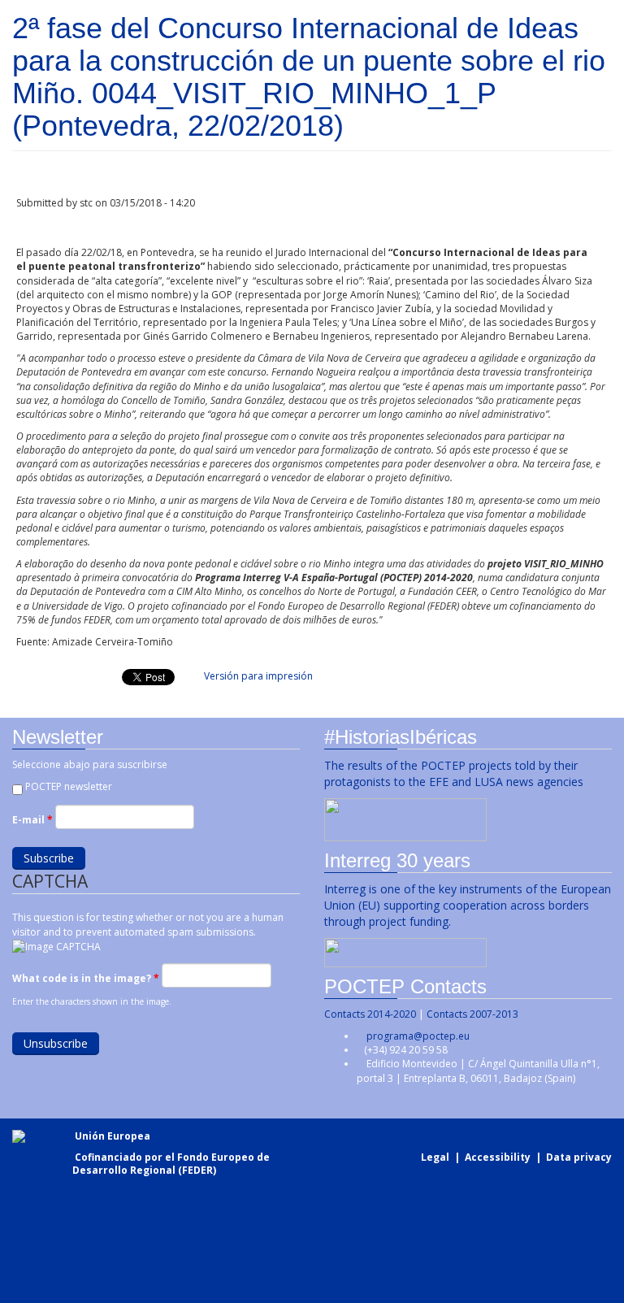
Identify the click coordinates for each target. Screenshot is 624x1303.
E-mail (32, 820)
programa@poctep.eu (418, 1036)
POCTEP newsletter (68, 786)
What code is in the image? (85, 978)
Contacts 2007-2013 (472, 1014)
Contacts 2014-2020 (370, 1014)
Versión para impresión (258, 676)
